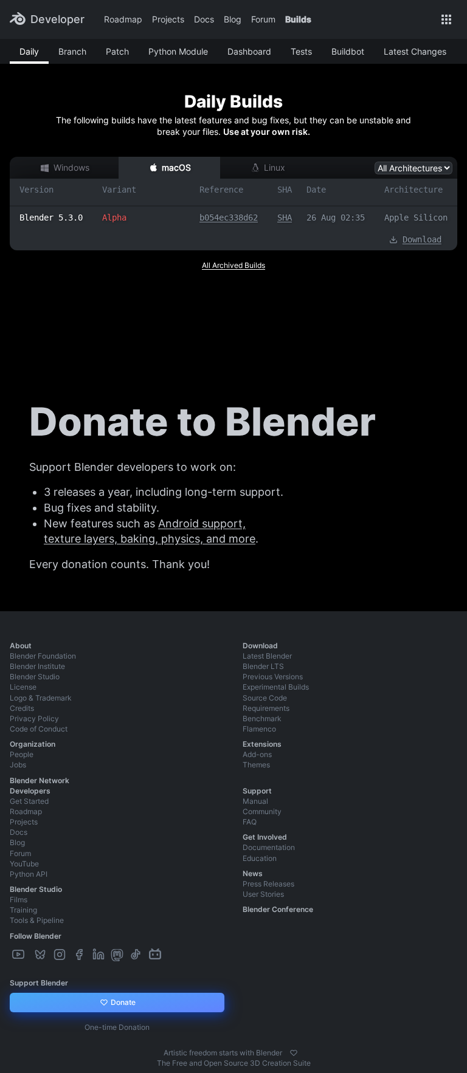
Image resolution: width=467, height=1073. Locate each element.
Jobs (18, 764)
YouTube (24, 863)
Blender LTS (263, 666)
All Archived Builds (233, 265)
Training (23, 909)
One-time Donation (117, 1027)
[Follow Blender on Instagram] (61, 955)
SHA (284, 217)
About (21, 645)
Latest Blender (267, 655)
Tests (301, 51)
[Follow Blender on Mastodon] (118, 955)
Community (262, 811)
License (23, 686)
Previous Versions (273, 676)
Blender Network (39, 780)
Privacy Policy (34, 718)
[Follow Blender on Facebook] (80, 955)
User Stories (263, 894)
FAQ (250, 821)
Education (260, 858)
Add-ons (257, 754)
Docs (204, 19)
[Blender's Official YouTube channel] (19, 955)
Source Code (265, 697)
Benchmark (262, 718)
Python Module (178, 51)
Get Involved (265, 837)
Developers (30, 790)
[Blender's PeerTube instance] (30, 955)
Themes (256, 764)
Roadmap (123, 19)
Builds (298, 19)
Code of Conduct (38, 728)
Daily (29, 51)
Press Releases (268, 883)
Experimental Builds (276, 686)
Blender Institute (37, 666)
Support (257, 790)
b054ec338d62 (228, 217)
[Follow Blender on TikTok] (137, 955)
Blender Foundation (43, 655)
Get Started (29, 801)
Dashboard (249, 51)
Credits (22, 708)
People (21, 754)
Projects (168, 19)
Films (18, 899)
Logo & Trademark (41, 697)
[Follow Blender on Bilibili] (156, 955)
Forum (263, 19)
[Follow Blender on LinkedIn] (99, 955)
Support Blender (39, 982)
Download (422, 239)
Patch (117, 51)
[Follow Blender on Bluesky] (41, 955)
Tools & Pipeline (37, 920)
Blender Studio (35, 676)
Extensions (262, 744)
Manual (255, 801)
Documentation (269, 847)
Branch (72, 51)
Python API (28, 874)
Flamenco (259, 728)
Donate (122, 1002)
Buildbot (347, 51)
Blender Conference (278, 909)
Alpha (114, 217)
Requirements (266, 708)
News (253, 873)
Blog (232, 19)
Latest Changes (415, 51)
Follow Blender (35, 936)
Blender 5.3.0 (51, 217)
